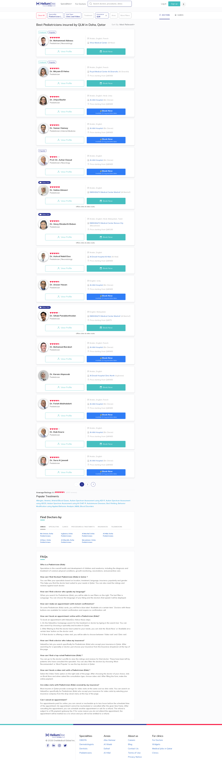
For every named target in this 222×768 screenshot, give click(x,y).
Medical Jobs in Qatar (162, 748)
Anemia (48, 500)
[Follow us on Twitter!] (65, 745)
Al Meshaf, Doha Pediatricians (88, 535)
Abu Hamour (109, 740)
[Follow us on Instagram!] (59, 745)
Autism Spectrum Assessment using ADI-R (88, 500)
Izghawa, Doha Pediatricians (67, 535)
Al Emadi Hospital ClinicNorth (107, 375)
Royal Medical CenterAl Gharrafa (109, 71)
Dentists (83, 748)
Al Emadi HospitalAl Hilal (104, 257)
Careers (131, 740)
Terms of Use (134, 752)
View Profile (66, 51)
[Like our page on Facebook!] (48, 745)
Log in (163, 4)
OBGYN (82, 740)
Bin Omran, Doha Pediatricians (46, 535)
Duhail (107, 748)
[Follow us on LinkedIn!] (53, 745)
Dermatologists (86, 744)
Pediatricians (85, 752)
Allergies (40, 500)
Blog (130, 744)
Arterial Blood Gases (61, 500)
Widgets (156, 744)
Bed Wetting (112, 503)
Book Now (108, 51)
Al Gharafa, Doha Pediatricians (67, 541)
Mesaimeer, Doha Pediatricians (89, 541)
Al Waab (108, 744)
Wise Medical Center (102, 43)
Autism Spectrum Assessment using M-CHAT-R (67, 503)
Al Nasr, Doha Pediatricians (45, 541)
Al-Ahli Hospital (101, 100)
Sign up (174, 4)
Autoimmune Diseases (96, 503)
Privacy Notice (135, 757)
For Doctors (80, 4)
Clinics (155, 752)
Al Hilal (107, 752)
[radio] (51, 38)
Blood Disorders (87, 506)
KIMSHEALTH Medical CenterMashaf (110, 192)
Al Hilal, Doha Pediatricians (108, 535)
